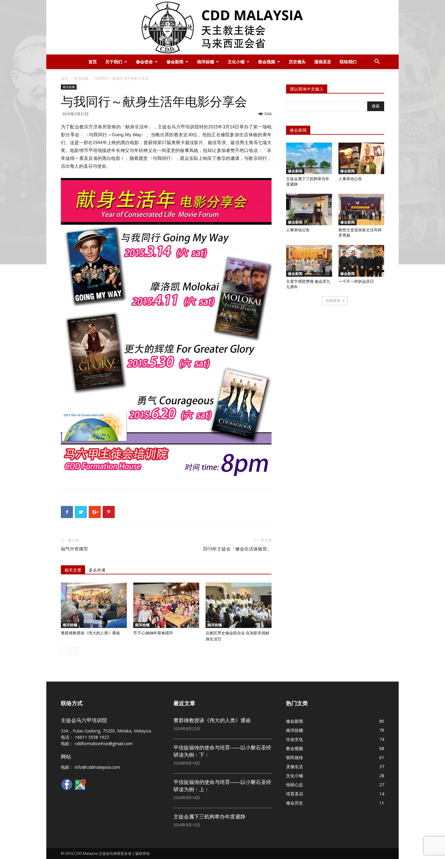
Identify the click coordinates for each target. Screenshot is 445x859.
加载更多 (333, 300)
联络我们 (348, 61)
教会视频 (266, 61)
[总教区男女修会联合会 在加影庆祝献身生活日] (239, 605)
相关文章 (72, 570)
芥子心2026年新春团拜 (153, 633)
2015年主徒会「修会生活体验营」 (237, 549)
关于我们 (113, 61)
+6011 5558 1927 (92, 737)
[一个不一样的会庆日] (361, 260)
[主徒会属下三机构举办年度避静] (309, 158)
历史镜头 (297, 61)
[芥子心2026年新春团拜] (166, 605)
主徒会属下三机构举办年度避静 (209, 817)
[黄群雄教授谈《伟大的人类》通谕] (94, 605)
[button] (377, 62)
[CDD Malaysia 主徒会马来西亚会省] (222, 27)
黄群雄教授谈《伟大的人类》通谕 (90, 633)
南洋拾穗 (205, 61)
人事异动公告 (350, 179)
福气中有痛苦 (74, 549)
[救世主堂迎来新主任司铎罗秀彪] (361, 209)
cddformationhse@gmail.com (104, 743)
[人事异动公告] (361, 158)
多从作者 (97, 570)
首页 (92, 61)
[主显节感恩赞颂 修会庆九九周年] (309, 260)
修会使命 (144, 61)
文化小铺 (236, 61)
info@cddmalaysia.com (97, 767)
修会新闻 (174, 61)
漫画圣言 (322, 61)
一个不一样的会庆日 (356, 281)
